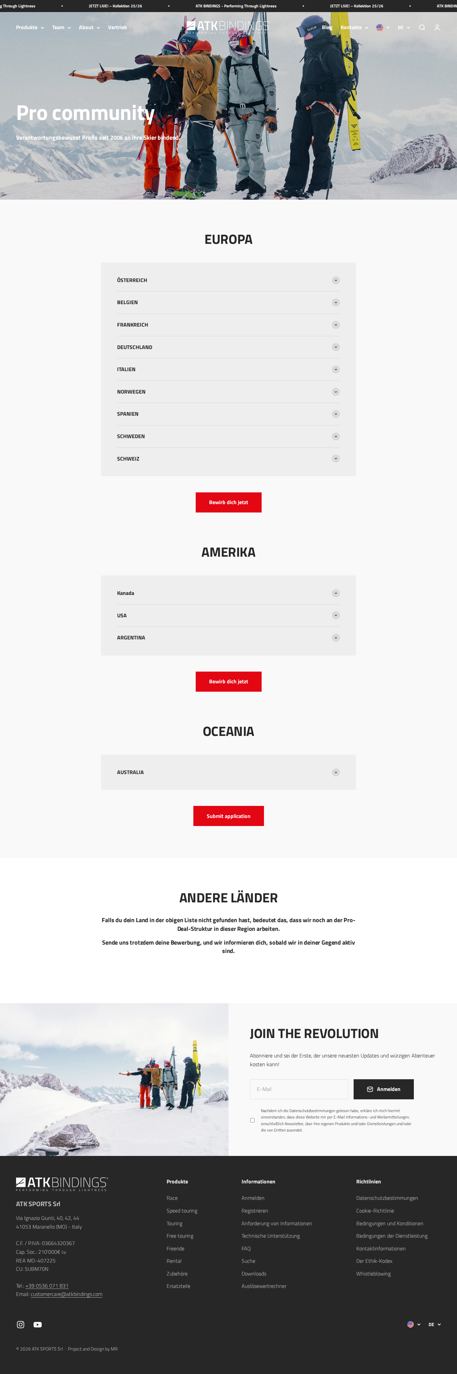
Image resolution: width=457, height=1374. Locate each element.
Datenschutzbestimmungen (381, 1295)
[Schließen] (438, 1183)
